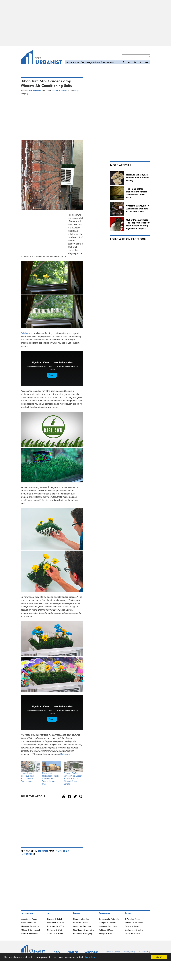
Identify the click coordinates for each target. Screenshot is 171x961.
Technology (104, 913)
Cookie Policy (144, 952)
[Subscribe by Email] (146, 62)
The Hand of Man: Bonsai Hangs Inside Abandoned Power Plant (136, 193)
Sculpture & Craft (54, 929)
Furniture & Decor (80, 922)
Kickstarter (65, 754)
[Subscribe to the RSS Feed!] (140, 62)
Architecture (72, 62)
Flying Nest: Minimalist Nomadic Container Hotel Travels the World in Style (50, 778)
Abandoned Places (29, 919)
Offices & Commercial (30, 929)
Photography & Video (56, 926)
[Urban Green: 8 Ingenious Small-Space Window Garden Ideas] (30, 766)
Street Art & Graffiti (55, 933)
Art (82, 62)
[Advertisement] (85, 23)
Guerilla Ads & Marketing (83, 929)
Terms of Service (113, 952)
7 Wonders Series (132, 919)
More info (90, 957)
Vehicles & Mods (106, 929)
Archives (72, 951)
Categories (91, 951)
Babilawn (25, 333)
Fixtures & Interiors (59, 90)
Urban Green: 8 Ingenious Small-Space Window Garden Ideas (28, 777)
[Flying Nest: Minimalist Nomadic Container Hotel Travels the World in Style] (51, 766)
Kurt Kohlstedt (35, 90)
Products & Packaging (82, 933)
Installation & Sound (55, 922)
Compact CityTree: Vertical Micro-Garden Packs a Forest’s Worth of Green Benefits (73, 778)
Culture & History (132, 926)
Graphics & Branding (82, 926)
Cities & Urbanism (28, 922)
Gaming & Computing (108, 926)
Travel (128, 913)
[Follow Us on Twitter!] (129, 62)
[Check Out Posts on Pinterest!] (135, 62)
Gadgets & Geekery (107, 922)
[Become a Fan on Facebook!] (123, 62)
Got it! (159, 956)
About (57, 951)
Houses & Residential (30, 926)
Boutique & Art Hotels (134, 922)
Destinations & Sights (134, 929)
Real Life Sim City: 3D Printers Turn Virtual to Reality (137, 177)
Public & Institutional (29, 933)
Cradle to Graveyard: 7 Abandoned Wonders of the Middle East (137, 208)
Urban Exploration (132, 933)
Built (97, 62)
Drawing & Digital (54, 919)
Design (89, 62)
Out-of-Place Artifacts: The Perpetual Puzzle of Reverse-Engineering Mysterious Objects (138, 224)
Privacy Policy (129, 952)
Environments (107, 62)
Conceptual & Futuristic (109, 919)
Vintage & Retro (105, 933)
